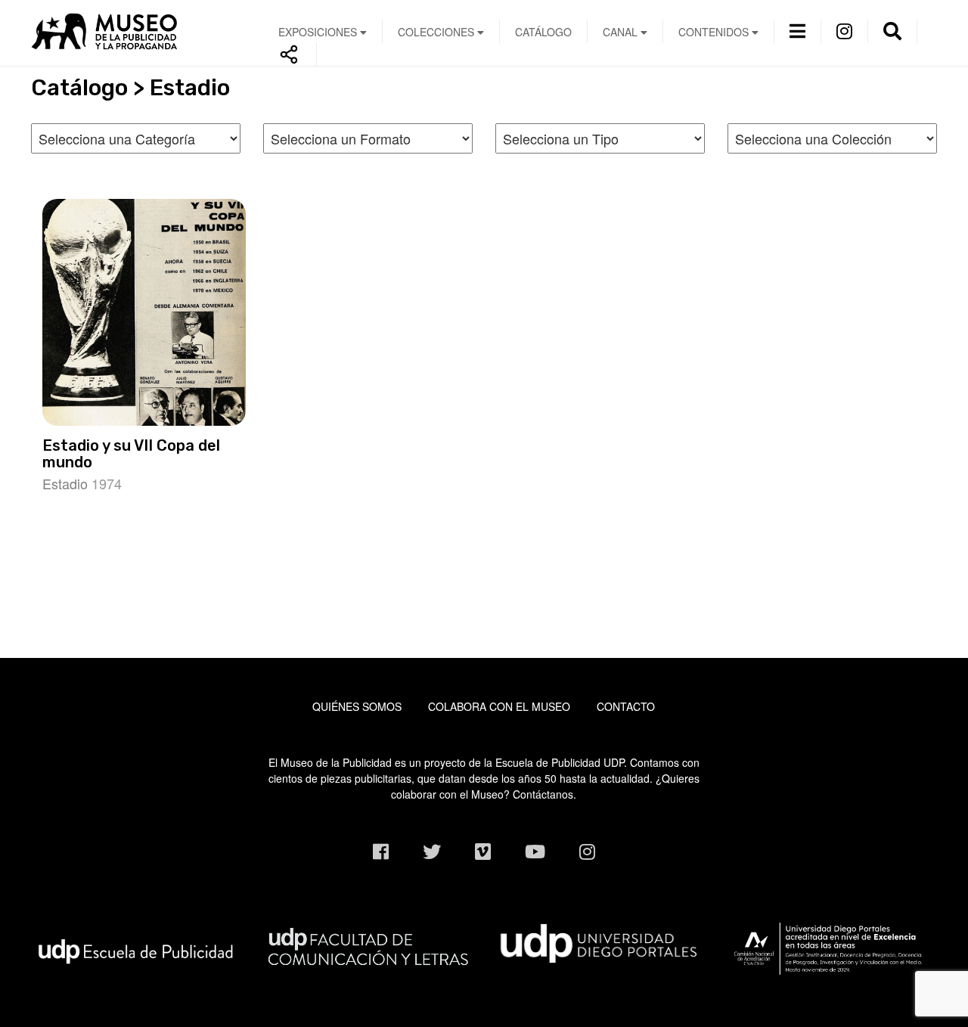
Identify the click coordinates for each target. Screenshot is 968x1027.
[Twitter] (432, 851)
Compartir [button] (289, 54)
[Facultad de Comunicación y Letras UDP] (368, 944)
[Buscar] (892, 30)
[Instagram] (844, 30)
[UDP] (600, 940)
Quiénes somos (357, 706)
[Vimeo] (483, 851)
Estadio (65, 483)
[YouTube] (535, 851)
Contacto (626, 706)
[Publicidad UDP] (135, 950)
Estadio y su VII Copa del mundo (131, 453)
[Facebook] (381, 851)
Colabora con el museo (499, 706)
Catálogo (543, 31)
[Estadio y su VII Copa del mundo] (144, 312)
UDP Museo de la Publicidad (135, 31)
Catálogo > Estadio (130, 87)
